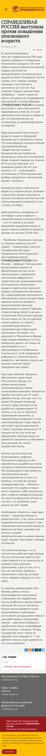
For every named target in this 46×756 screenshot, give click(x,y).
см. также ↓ (38, 49)
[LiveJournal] (39, 649)
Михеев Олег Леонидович (17, 666)
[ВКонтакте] (26, 649)
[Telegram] (43, 649)
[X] (36, 649)
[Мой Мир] (33, 649)
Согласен (9, 751)
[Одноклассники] (29, 649)
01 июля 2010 (8, 46)
